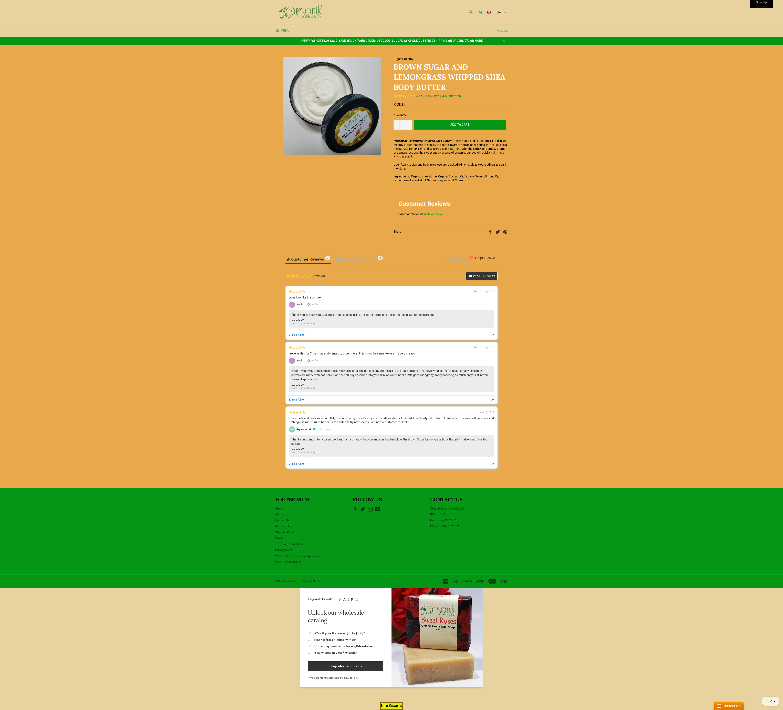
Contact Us (282, 520)
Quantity (400, 115)
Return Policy (283, 526)
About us (281, 514)
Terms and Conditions (289, 544)
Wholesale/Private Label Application (298, 556)
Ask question (451, 96)
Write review (483, 276)
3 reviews (432, 96)
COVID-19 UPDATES (288, 562)
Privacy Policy (284, 550)
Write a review (433, 214)
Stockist (280, 538)
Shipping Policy (285, 532)
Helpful (296, 334)
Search (279, 508)
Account (502, 30)
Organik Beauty (291, 581)
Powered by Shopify (311, 581)
